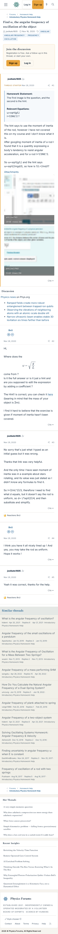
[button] (49, 85)
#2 (53, 341)
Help (44, 923)
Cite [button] (50, 280)
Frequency (33, 35)
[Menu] (5, 4)
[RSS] (50, 923)
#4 (53, 538)
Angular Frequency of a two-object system (27, 717)
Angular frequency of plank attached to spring (29, 702)
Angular (45, 31)
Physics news (8, 297)
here (50, 394)
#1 (53, 85)
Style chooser (13, 919)
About (17, 923)
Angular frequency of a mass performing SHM (29, 669)
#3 (53, 442)
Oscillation (10, 39)
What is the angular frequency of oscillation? (28, 618)
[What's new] (47, 4)
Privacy (35, 923)
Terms (26, 923)
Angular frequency (14, 35)
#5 (53, 577)
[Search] (53, 4)
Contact (8, 923)
